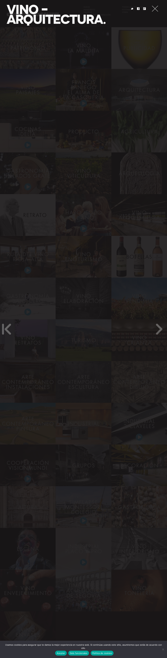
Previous (6, 329)
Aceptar (61, 653)
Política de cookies (102, 653)
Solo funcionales (78, 653)
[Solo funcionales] (163, 649)
